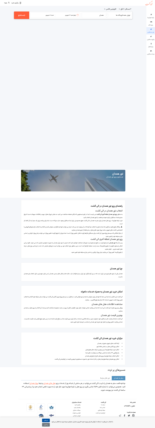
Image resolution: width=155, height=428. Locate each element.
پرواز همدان (34, 383)
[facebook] (124, 415)
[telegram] (120, 415)
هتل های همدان (50, 383)
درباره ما (103, 405)
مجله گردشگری (101, 410)
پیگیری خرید (77, 405)
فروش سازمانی (76, 416)
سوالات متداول (76, 410)
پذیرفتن (46, 420)
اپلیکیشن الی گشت (100, 413)
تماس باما (102, 407)
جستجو (21, 15)
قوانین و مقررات (76, 413)
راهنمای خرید (77, 407)
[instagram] (133, 415)
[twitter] (129, 415)
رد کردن (46, 425)
